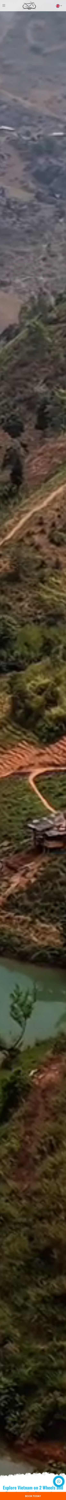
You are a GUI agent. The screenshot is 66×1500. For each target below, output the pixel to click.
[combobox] (59, 5)
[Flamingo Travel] (29, 6)
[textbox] (58, 5)
